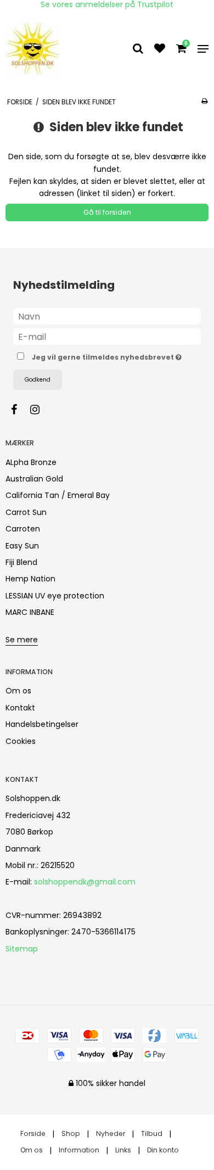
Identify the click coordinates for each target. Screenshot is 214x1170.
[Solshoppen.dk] (36, 48)
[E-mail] (107, 336)
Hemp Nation (30, 578)
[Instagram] (40, 409)
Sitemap (21, 948)
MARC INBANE (29, 612)
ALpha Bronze (31, 462)
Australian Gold (34, 478)
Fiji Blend (21, 562)
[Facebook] (19, 409)
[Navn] (107, 315)
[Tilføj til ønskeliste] (159, 49)
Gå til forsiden (107, 212)
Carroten (22, 528)
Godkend (37, 380)
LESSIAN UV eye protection (54, 595)
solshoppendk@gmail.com (85, 881)
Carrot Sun (26, 512)
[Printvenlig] (204, 101)
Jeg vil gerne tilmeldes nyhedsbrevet (104, 355)
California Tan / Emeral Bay (57, 495)
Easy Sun (22, 545)
